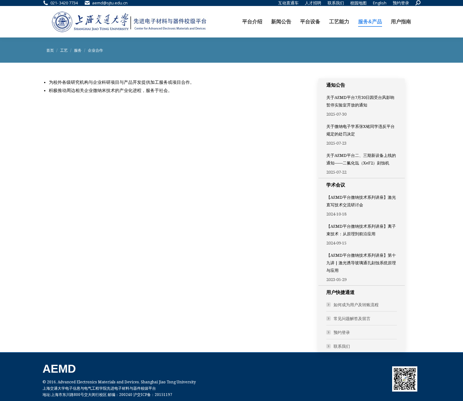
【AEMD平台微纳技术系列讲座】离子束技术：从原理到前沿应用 (361, 230)
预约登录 (342, 332)
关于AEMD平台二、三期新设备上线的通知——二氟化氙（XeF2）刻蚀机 (361, 159)
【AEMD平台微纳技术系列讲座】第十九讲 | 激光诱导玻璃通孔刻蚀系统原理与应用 (361, 262)
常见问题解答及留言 (352, 318)
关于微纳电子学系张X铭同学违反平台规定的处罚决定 (360, 130)
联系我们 (342, 346)
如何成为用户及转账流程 (356, 304)
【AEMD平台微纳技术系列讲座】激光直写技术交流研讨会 (361, 201)
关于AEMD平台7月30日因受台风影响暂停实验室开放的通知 (360, 101)
